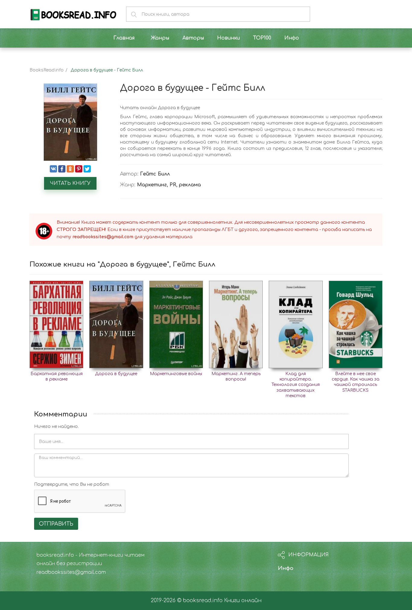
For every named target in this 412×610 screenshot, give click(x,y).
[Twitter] (87, 168)
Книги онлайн (242, 600)
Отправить (56, 524)
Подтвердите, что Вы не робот (71, 484)
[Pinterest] (78, 168)
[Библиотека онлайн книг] (73, 14)
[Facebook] (61, 168)
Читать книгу (70, 183)
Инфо (285, 568)
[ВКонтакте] (53, 168)
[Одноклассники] (70, 168)
